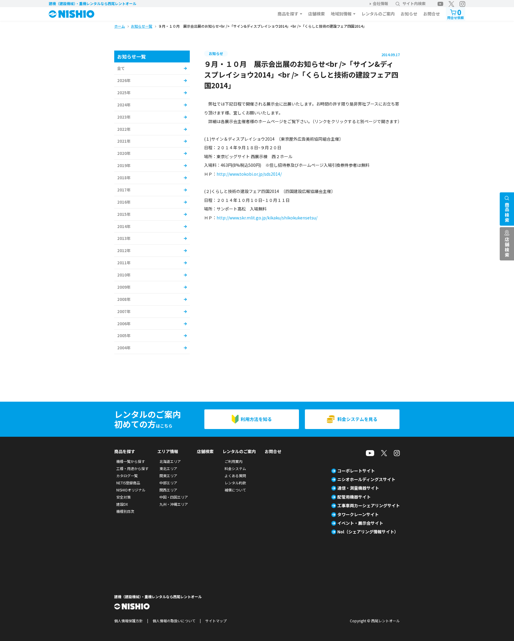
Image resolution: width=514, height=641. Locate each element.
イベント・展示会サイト (360, 523)
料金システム (235, 468)
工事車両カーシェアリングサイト (368, 505)
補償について (235, 489)
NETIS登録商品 (128, 482)
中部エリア (168, 482)
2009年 (124, 287)
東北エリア (168, 468)
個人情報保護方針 (128, 620)
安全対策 (123, 496)
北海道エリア (170, 461)
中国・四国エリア (173, 496)
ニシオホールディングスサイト (366, 479)
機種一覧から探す (130, 461)
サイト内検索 (414, 3)
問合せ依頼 (455, 13)
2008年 (124, 299)
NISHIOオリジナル (130, 489)
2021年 (124, 141)
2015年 (124, 214)
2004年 (124, 348)
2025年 (124, 92)
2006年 (124, 323)
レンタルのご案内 (378, 14)
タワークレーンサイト (358, 514)
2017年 (124, 190)
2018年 (124, 177)
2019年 (124, 165)
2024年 (124, 105)
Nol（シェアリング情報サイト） (367, 532)
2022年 (124, 129)
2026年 (124, 80)
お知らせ (409, 14)
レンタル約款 (235, 482)
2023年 (124, 117)
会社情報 (380, 3)
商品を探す (288, 14)
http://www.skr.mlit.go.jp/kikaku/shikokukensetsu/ (267, 218)
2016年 (124, 202)
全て (121, 68)
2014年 (124, 226)
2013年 (124, 238)
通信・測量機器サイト (358, 488)
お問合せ (431, 14)
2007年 (124, 311)
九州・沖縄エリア (173, 504)
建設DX (122, 504)
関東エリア (168, 475)
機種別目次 (125, 511)
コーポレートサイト (356, 471)
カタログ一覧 (127, 475)
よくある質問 (235, 475)
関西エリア (168, 489)
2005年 (124, 335)
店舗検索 (316, 14)
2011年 (124, 262)
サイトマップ (216, 620)
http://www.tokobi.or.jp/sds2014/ (249, 174)
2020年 (124, 153)
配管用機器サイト (354, 497)
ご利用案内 (233, 461)
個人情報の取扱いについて (174, 620)
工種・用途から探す (132, 468)
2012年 (124, 250)
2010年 (124, 275)
